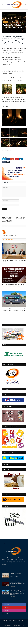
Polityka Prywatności (12, 620)
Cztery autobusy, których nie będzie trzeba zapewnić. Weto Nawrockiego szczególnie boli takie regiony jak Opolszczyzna (13, 310)
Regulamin (5, 621)
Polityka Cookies (20, 620)
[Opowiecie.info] (14, 4)
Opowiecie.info (7, 30)
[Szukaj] (25, 5)
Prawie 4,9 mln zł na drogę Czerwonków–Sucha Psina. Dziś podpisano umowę (14, 261)
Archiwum (5, 620)
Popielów (5, 21)
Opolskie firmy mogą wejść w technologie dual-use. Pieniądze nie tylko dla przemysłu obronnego (13, 285)
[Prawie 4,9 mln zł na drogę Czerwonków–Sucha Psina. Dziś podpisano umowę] (14, 251)
